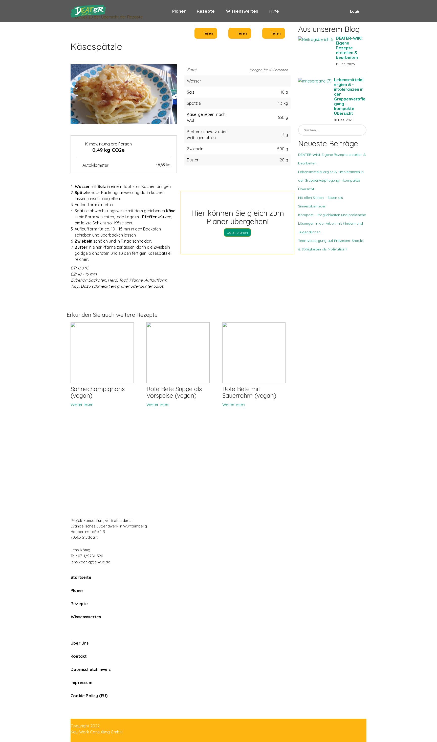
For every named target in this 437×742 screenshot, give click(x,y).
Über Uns (80, 643)
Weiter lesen (82, 404)
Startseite (81, 577)
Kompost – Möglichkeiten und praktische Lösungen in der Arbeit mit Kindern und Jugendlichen (332, 223)
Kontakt (79, 656)
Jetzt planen (237, 232)
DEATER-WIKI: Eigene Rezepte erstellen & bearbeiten (349, 48)
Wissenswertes (242, 11)
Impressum (81, 682)
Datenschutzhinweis (91, 669)
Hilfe (274, 11)
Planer (179, 11)
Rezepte (206, 11)
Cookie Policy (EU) (89, 695)
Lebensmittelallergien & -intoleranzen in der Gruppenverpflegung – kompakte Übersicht (349, 96)
